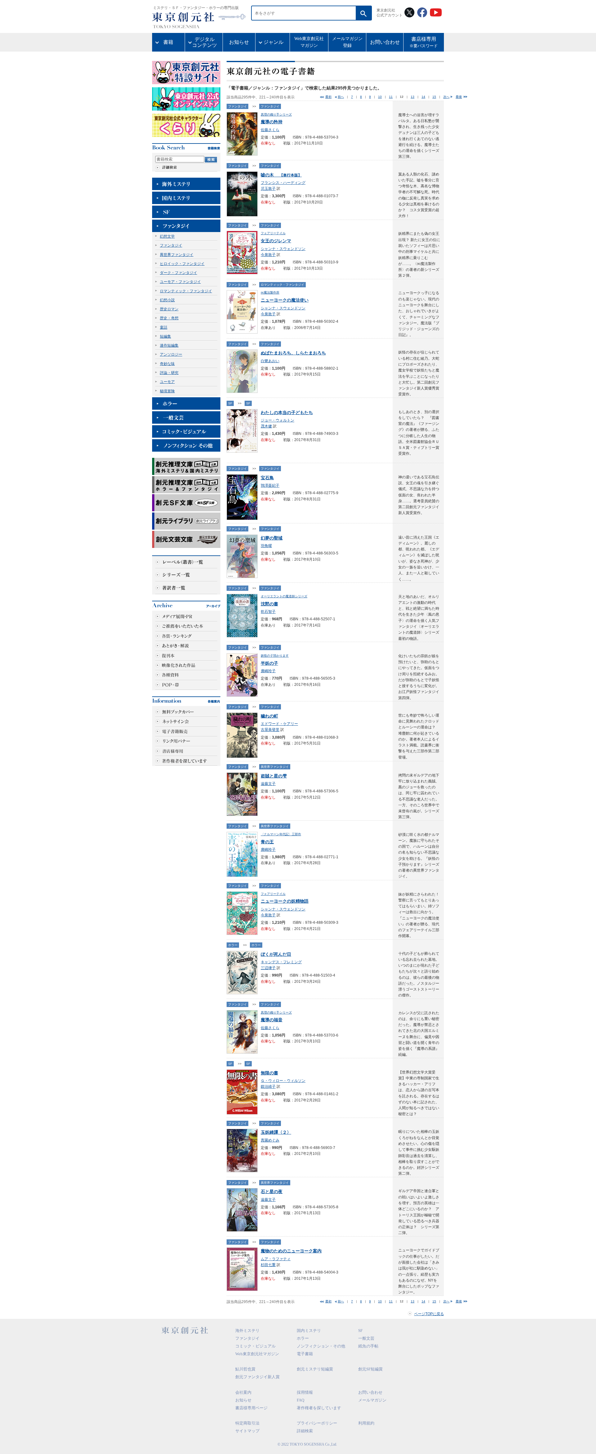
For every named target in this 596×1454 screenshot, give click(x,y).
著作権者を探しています (319, 1408)
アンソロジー (171, 354)
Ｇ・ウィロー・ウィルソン (283, 1080)
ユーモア (167, 382)
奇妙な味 (167, 364)
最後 (459, 96)
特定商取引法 (247, 1423)
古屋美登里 (270, 729)
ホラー (232, 945)
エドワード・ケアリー (279, 724)
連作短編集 (169, 345)
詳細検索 (305, 1431)
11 (391, 96)
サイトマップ (247, 1431)
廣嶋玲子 (268, 671)
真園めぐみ (270, 1140)
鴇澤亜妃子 (270, 485)
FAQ (300, 1400)
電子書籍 (305, 1353)
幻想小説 (167, 300)
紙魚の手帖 (368, 1346)
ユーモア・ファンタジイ (180, 282)
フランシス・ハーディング (283, 182)
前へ (341, 96)
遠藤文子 (268, 784)
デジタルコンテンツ (204, 42)
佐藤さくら (270, 130)
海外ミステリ (247, 1330)
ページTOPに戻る (429, 1314)
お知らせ (239, 42)
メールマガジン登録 (347, 42)
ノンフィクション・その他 (321, 1346)
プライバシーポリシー (317, 1423)
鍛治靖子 (268, 1086)
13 (412, 96)
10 (380, 96)
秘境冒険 (167, 391)
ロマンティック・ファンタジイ (186, 291)
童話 (163, 327)
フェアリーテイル (273, 233)
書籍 (168, 42)
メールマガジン (372, 1400)
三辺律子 (268, 968)
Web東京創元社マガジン (309, 42)
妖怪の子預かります (275, 655)
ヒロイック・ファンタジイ (182, 264)
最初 (328, 96)
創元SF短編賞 (370, 1369)
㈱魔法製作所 (270, 292)
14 (423, 96)
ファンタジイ (171, 245)
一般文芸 (366, 1338)
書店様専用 (423, 42)
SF (230, 403)
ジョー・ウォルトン (277, 420)
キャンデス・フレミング (281, 962)
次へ (446, 96)
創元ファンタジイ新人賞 (257, 1376)
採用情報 (305, 1392)
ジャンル (273, 42)
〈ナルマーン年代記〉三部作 (281, 834)
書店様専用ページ (251, 1408)
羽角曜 (266, 546)
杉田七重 (268, 1265)
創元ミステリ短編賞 (315, 1369)
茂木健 (266, 426)
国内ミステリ (309, 1330)
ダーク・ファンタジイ (178, 273)
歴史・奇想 (169, 318)
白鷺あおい (270, 361)
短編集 (165, 336)
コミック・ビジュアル (255, 1346)
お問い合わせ (385, 42)
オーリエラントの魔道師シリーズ (284, 596)
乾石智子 (268, 611)
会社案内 (243, 1392)
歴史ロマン (169, 309)
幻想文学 (167, 236)
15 (434, 96)
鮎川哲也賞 (245, 1369)
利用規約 (366, 1423)
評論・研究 (169, 373)
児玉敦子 (268, 188)
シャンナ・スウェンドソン (283, 249)
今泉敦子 (268, 255)
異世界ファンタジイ (176, 255)
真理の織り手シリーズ (276, 114)
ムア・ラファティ (276, 1259)
